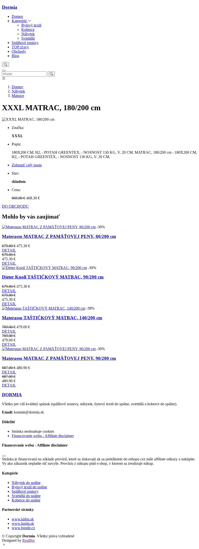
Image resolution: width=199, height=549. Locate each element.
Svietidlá (28, 38)
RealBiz (28, 540)
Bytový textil (31, 25)
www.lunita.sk (23, 523)
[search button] (5, 64)
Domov (17, 16)
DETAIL (9, 250)
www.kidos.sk (23, 519)
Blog (15, 56)
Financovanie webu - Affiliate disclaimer (43, 436)
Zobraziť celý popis (27, 165)
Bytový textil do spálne (29, 487)
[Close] (4, 70)
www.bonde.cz (23, 528)
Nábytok (28, 34)
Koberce (27, 29)
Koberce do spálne (26, 500)
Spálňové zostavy (25, 43)
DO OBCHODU (15, 206)
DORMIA (12, 394)
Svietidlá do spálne (26, 496)
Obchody (19, 51)
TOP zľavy (20, 47)
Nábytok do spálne (26, 483)
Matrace (18, 95)
